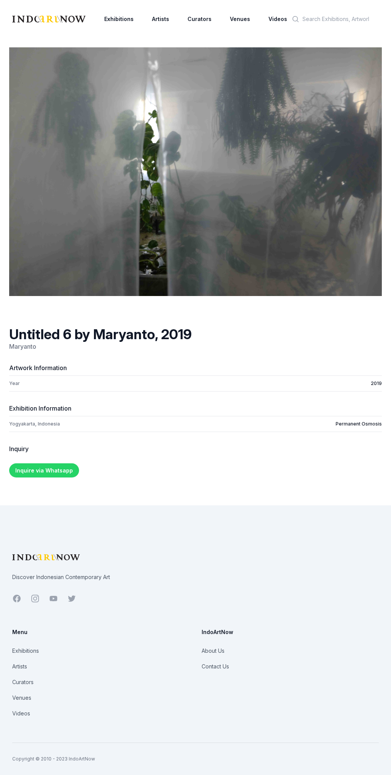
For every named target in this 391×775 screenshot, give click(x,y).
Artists (160, 19)
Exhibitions (119, 19)
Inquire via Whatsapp (44, 470)
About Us (213, 650)
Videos (277, 19)
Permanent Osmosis (359, 424)
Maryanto (22, 346)
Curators (199, 19)
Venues (240, 19)
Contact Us (215, 666)
